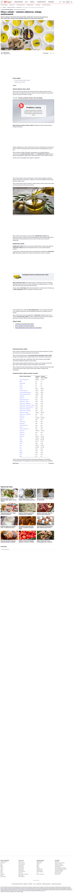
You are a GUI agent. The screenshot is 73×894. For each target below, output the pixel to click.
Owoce (1, 867)
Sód (20, 447)
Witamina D (22, 432)
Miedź (21, 450)
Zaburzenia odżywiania (46, 4)
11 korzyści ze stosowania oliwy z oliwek (24, 323)
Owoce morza (2, 874)
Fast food (1, 869)
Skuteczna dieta (21, 865)
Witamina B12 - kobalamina (25, 414)
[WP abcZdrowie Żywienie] (9, 2)
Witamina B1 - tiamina (24, 401)
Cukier (21, 385)
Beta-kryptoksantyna (24, 425)
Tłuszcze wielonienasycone (25, 394)
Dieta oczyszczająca (22, 864)
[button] (63, 2)
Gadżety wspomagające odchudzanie (60, 869)
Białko (21, 381)
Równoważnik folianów (24, 399)
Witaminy (38, 867)
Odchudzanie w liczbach (58, 871)
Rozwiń (14, 85)
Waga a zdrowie (57, 874)
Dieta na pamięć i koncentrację (23, 874)
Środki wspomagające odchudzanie (60, 867)
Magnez (21, 441)
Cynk (21, 448)
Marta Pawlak (6, 52)
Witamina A (22, 416)
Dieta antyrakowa (21, 867)
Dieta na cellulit (21, 875)
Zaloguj (67, 1)
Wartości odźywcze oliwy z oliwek (22, 80)
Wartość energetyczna (24, 379)
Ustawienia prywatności (56, 883)
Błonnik (21, 386)
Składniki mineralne (40, 869)
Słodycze (1, 875)
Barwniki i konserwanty (40, 874)
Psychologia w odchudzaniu (59, 865)
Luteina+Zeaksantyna (24, 428)
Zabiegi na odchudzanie (58, 864)
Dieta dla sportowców (22, 871)
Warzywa (1, 866)
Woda (21, 456)
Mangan (21, 452)
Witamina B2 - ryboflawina (25, 403)
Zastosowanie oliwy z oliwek (21, 85)
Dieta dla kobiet (21, 869)
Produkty (32, 1)
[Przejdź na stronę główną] (2, 2)
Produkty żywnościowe (21, 4)
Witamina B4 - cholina (24, 412)
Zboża (1, 864)
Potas (21, 445)
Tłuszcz (21, 388)
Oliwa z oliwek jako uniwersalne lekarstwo (24, 325)
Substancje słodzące (40, 871)
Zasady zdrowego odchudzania (60, 862)
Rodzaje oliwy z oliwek (20, 82)
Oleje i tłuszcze (2, 862)
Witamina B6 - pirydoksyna (25, 408)
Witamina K (22, 436)
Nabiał (1, 871)
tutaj (22, 891)
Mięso (1, 865)
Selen (21, 454)
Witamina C (22, 397)
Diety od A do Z (12, 4)
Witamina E (22, 430)
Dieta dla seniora (21, 870)
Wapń (21, 438)
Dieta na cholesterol (22, 862)
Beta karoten (22, 423)
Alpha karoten (22, 421)
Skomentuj (46, 53)
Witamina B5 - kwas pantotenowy (26, 407)
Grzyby (1, 870)
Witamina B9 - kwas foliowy (25, 410)
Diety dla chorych (21, 866)
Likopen (21, 427)
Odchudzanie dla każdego (59, 870)
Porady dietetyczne (58, 866)
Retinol (21, 419)
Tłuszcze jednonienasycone (25, 392)
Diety (26, 1)
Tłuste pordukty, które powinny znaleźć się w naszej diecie (28, 327)
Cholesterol (22, 396)
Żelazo (21, 439)
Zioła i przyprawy (3, 876)
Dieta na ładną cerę (22, 876)
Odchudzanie (51, 1)
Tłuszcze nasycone (23, 390)
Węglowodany (22, 383)
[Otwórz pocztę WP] (60, 2)
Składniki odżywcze (41, 1)
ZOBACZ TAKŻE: (18, 83)
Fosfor (21, 443)
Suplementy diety (39, 870)
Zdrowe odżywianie (18, 1)
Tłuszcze (38, 864)
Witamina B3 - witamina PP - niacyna (27, 405)
